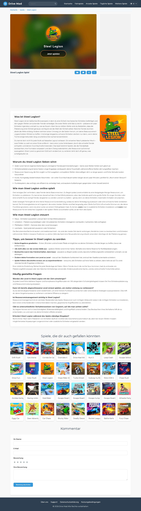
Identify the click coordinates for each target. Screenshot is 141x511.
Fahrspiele (79, 4)
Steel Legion (31, 10)
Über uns (44, 502)
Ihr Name (17, 439)
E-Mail (16, 449)
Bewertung (18, 458)
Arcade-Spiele (92, 4)
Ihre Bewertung (20, 467)
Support (54, 502)
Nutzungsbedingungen (90, 502)
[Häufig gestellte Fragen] (77, 72)
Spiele (22, 10)
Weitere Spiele (121, 4)
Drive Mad (15, 3)
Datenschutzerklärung (69, 502)
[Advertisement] (115, 45)
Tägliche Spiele (106, 4)
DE (134, 4)
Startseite (68, 4)
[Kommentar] (83, 72)
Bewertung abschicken (23, 484)
